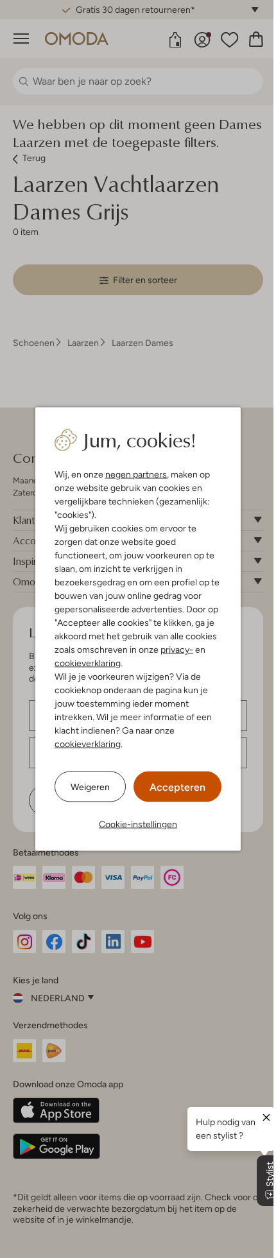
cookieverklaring (88, 663)
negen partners (136, 474)
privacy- (176, 649)
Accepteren (177, 787)
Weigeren (90, 786)
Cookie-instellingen (138, 824)
